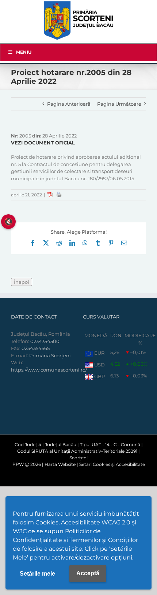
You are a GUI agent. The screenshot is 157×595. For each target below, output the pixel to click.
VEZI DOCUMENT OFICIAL (43, 143)
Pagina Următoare (119, 104)
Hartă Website (60, 464)
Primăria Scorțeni (50, 355)
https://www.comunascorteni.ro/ (49, 370)
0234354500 (45, 341)
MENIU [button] (23, 52)
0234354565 (36, 348)
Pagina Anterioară (69, 104)
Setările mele (37, 573)
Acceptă (87, 573)
